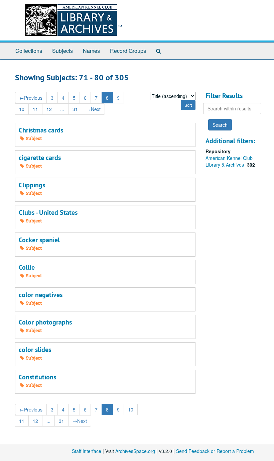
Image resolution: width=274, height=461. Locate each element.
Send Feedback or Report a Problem (215, 451)
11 (35, 109)
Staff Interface (86, 451)
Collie (27, 267)
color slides (35, 349)
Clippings (32, 185)
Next (93, 109)
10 (21, 109)
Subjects (62, 51)
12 (49, 109)
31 (75, 109)
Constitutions (37, 377)
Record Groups (128, 51)
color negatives (40, 294)
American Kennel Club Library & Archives (229, 161)
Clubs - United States (48, 212)
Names (91, 51)
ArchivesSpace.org (135, 451)
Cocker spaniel (39, 240)
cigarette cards (40, 157)
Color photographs (45, 322)
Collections (28, 51)
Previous (30, 97)
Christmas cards (41, 130)
